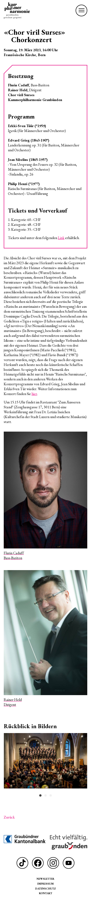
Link (61, 237)
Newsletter (45, 878)
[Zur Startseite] (17, 10)
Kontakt (45, 893)
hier (34, 393)
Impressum (45, 883)
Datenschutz (45, 888)
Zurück (9, 817)
